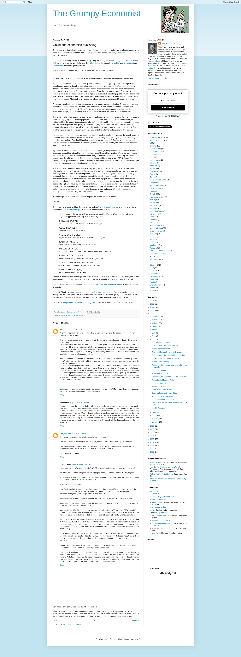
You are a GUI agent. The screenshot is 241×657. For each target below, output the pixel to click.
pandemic (84, 315)
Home (96, 620)
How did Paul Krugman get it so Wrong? (165, 467)
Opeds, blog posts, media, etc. (163, 497)
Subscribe (168, 107)
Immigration (154, 203)
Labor (152, 217)
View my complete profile (157, 78)
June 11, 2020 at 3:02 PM (81, 465)
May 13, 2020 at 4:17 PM (79, 403)
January (155, 422)
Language (154, 220)
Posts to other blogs (157, 254)
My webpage (155, 491)
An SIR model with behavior (162, 396)
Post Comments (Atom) (72, 624)
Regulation (154, 259)
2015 (152, 439)
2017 (152, 433)
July (154, 333)
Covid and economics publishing (164, 393)
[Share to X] (93, 312)
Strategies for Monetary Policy (163, 380)
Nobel (152, 237)
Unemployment (155, 285)
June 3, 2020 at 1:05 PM (77, 434)
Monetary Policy (156, 228)
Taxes (152, 271)
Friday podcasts (158, 386)
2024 (152, 301)
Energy (152, 169)
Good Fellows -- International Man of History (168, 355)
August (155, 330)
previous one (58, 66)
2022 (152, 307)
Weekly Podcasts (158, 408)
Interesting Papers (157, 211)
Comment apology (159, 383)
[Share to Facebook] (96, 312)
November (156, 320)
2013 (152, 445)
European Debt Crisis (158, 180)
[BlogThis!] (90, 312)
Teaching (153, 274)
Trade (152, 279)
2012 (152, 449)
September (156, 326)
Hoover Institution (154, 61)
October (155, 323)
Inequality (153, 205)
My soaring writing (159, 507)
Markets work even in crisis (162, 390)
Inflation (153, 208)
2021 (152, 311)
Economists (154, 163)
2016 (152, 436)
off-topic (153, 239)
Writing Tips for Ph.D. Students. (161, 474)
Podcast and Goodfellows (161, 342)
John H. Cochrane (168, 43)
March (154, 415)
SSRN (116, 63)
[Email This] (88, 312)
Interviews (153, 214)
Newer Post (58, 620)
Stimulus (153, 265)
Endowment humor (159, 370)
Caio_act (63, 434)
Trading (153, 282)
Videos (152, 288)
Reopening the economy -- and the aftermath (169, 377)
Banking (153, 146)
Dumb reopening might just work (164, 400)
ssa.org (152, 510)
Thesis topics (155, 276)
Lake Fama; (156, 533)
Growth (152, 194)
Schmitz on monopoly (160, 374)
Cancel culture (155, 149)
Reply (62, 395)
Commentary (76, 315)
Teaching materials (159, 499)
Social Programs (156, 262)
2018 (152, 429)
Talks (152, 268)
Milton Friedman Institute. (159, 462)
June (154, 336)
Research (155, 494)
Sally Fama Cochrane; (160, 520)
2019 (152, 426)
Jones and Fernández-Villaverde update (167, 352)
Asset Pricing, (157, 502)
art (151, 143)
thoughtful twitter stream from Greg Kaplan (80, 303)
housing (153, 200)
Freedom (153, 191)
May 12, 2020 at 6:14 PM (73, 330)
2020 (152, 314)
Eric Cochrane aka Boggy (161, 523)
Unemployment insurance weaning (165, 345)
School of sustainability (160, 362)
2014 (152, 442)
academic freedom (157, 140)
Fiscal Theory (155, 188)
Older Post (135, 620)
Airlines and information (161, 349)
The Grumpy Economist (97, 13)
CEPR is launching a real (108, 207)
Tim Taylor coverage (71, 210)
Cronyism (153, 154)
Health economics (156, 197)
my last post (129, 63)
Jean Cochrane (158, 528)
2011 (152, 452)
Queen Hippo (157, 525)
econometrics (155, 160)
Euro (151, 177)
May (154, 339)
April (154, 412)
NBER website (95, 63)
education (153, 166)
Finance (153, 183)
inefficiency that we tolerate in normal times (105, 284)
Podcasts (153, 248)
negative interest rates (158, 231)
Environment (154, 171)
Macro (152, 222)
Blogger (142, 639)
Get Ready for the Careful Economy (165, 359)
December (156, 317)
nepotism (153, 234)
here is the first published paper (97, 292)
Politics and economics (158, 251)
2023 (152, 304)
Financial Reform (156, 186)
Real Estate (154, 257)
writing (152, 290)
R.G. (61, 330)
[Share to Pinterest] (98, 312)
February (155, 419)
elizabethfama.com (159, 516)
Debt (151, 157)
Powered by (161, 116)
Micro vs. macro (156, 225)
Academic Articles (65, 315)
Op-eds (152, 242)
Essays (152, 174)
